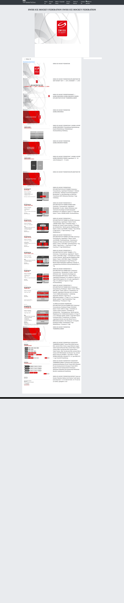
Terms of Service (75, 2)
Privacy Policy (68, 2)
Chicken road (51, 2)
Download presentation (29, 62)
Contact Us (83, 2)
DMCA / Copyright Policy (59, 2)
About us (45, 2)
